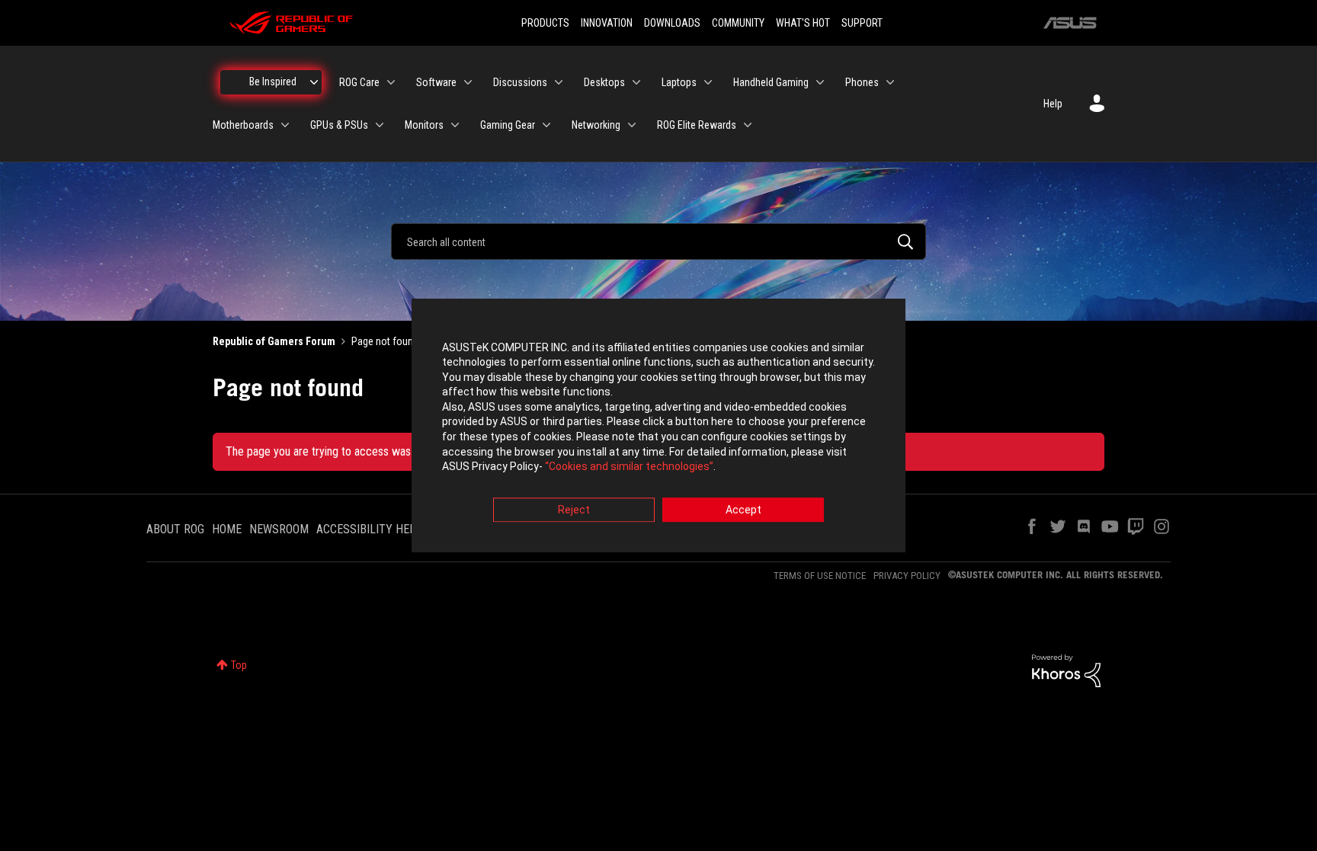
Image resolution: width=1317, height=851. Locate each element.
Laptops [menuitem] (679, 82)
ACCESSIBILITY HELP (369, 529)
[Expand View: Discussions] (558, 82)
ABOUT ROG (175, 529)
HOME (227, 529)
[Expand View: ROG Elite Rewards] (747, 125)
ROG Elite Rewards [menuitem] (696, 125)
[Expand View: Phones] (890, 82)
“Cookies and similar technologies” (629, 467)
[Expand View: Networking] (631, 125)
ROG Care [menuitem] (359, 82)
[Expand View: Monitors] (455, 125)
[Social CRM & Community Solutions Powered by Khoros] (1066, 670)
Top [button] (239, 665)
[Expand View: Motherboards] (285, 125)
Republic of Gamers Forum (274, 341)
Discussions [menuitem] (520, 82)
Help (1052, 104)
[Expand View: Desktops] (636, 82)
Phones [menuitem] (862, 82)
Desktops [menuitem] (604, 82)
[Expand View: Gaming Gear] (546, 125)
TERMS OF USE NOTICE (820, 575)
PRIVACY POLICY (906, 575)
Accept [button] (743, 510)
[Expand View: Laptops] (708, 82)
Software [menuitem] (436, 82)
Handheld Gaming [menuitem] (771, 82)
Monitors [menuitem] (424, 125)
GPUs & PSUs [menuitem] (339, 125)
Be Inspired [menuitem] (272, 81)
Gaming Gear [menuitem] (507, 125)
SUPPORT (862, 23)
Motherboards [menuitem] (243, 125)
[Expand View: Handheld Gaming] (820, 82)
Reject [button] (574, 510)
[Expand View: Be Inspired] (314, 82)
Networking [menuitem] (596, 125)
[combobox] (658, 241)
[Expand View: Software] (468, 82)
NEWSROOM (279, 529)
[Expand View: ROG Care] (391, 82)
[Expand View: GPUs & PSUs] (379, 125)
